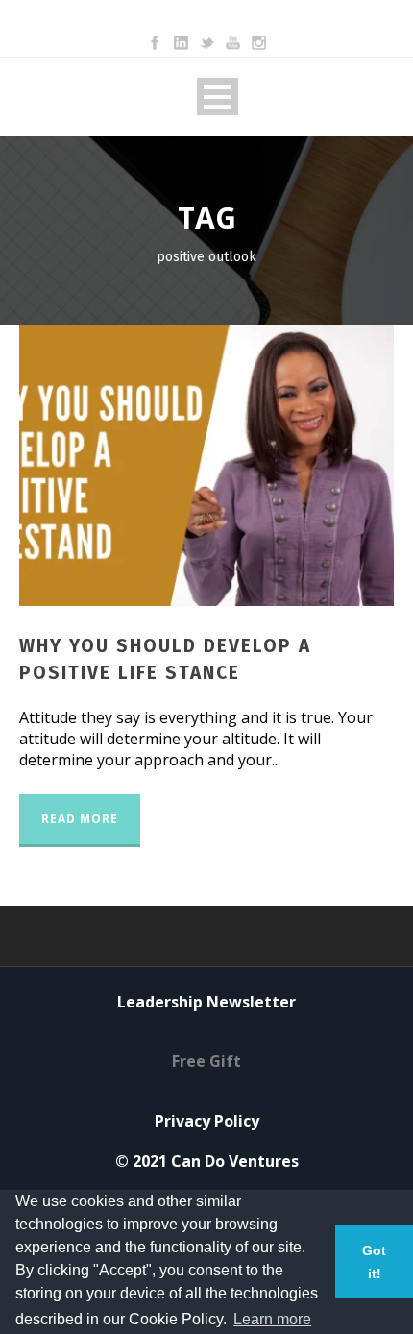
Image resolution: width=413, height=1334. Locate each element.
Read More (79, 819)
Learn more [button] (272, 1319)
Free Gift (206, 1061)
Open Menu (217, 96)
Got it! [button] (374, 1262)
